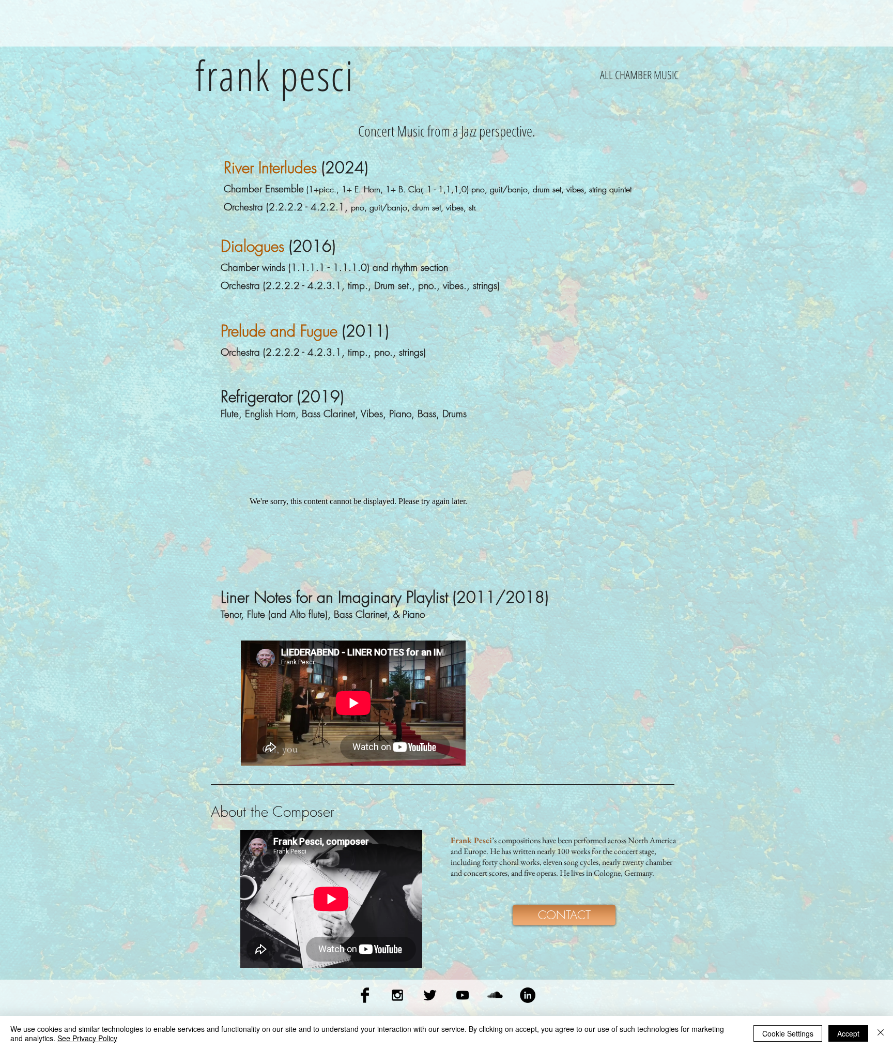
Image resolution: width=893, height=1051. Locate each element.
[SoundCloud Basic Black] (495, 995)
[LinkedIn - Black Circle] (527, 995)
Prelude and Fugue (279, 331)
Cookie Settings (787, 1033)
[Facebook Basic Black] (365, 995)
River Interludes (270, 167)
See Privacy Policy (87, 1038)
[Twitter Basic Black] (430, 995)
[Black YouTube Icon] (462, 995)
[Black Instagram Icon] (397, 995)
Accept (848, 1033)
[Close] (880, 1033)
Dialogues (252, 246)
